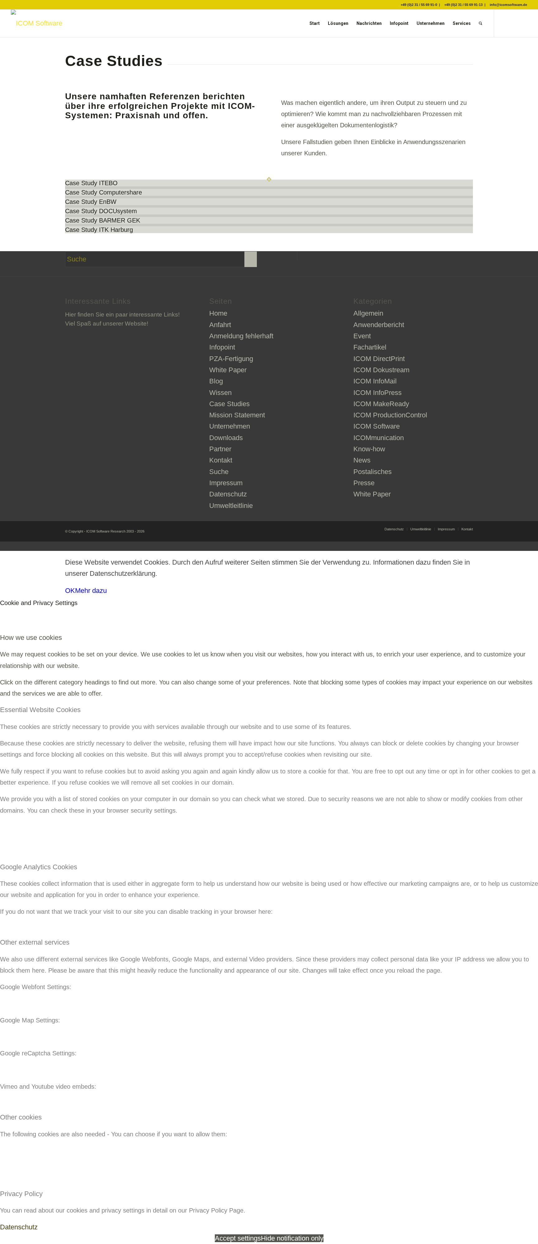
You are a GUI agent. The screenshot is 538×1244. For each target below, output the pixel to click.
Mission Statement (237, 415)
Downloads (226, 438)
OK (70, 590)
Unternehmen (229, 426)
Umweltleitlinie (231, 505)
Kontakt (220, 460)
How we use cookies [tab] (31, 637)
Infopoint (222, 347)
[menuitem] (314, 23)
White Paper (228, 370)
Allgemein (368, 313)
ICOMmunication (378, 438)
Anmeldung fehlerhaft (241, 336)
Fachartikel (369, 347)
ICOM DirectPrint (379, 359)
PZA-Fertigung (231, 359)
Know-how (369, 449)
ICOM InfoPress (377, 393)
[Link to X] (503, 23)
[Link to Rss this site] (522, 23)
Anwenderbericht (378, 325)
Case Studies (229, 404)
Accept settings (238, 1238)
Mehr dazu (91, 590)
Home (218, 313)
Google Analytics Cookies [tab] (38, 867)
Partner (220, 449)
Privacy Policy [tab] (21, 1194)
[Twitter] (292, 256)
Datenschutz (228, 494)
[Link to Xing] (513, 23)
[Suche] (480, 23)
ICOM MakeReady (381, 404)
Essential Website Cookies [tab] (40, 710)
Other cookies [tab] (21, 1117)
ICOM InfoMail (375, 381)
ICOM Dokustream (381, 370)
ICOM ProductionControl (390, 415)
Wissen (220, 393)
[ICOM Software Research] (36, 23)
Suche (219, 472)
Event (362, 336)
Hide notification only (292, 1238)
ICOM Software (376, 426)
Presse (364, 483)
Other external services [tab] (34, 942)
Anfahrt (220, 325)
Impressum (226, 483)
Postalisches (372, 472)
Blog (216, 381)
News (361, 460)
